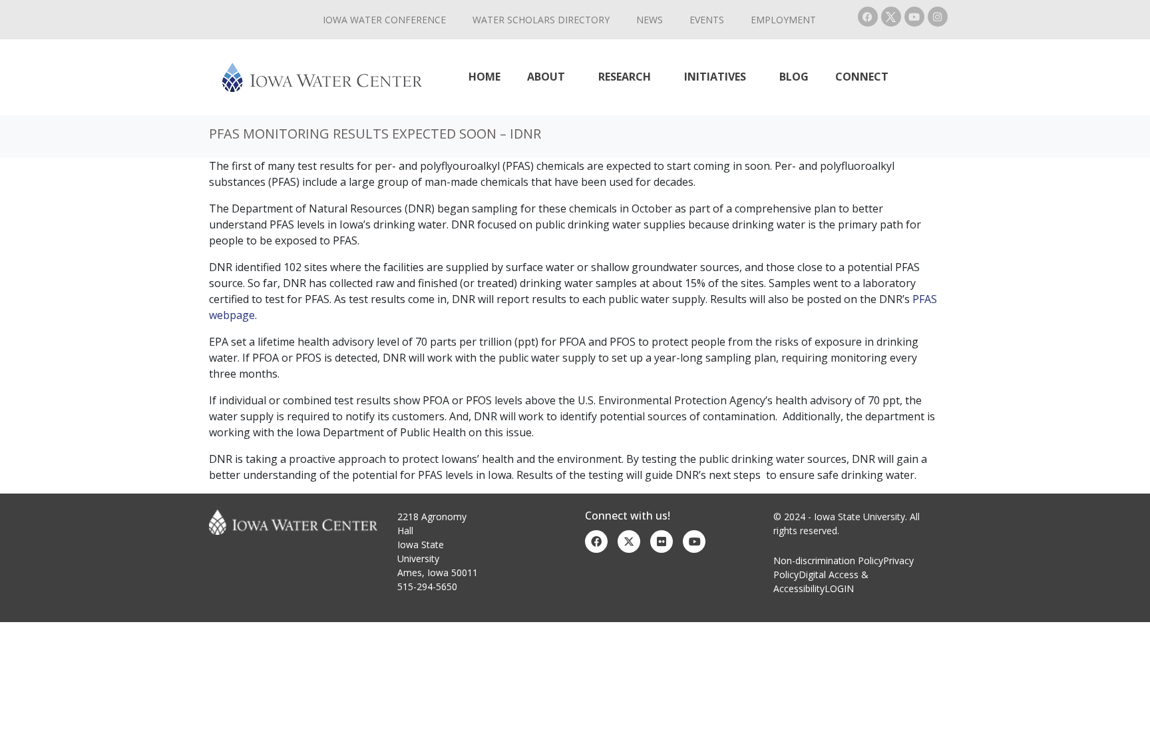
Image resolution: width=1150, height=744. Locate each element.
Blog (794, 76)
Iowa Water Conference (384, 19)
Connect (861, 76)
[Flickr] (661, 541)
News (649, 19)
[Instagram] (938, 17)
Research (624, 76)
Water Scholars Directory (541, 19)
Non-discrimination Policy (828, 560)
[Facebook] (868, 17)
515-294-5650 (427, 586)
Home (484, 76)
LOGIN (839, 588)
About (546, 76)
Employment (783, 19)
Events (706, 19)
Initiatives (715, 76)
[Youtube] (914, 17)
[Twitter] (629, 541)
